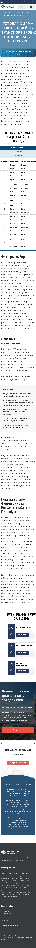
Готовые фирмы (21, 12)
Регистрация (14, 161)
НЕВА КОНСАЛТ (7, 935)
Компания (4, 161)
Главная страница (7, 12)
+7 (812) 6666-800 (5, 917)
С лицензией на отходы (8, 15)
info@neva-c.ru (4, 920)
